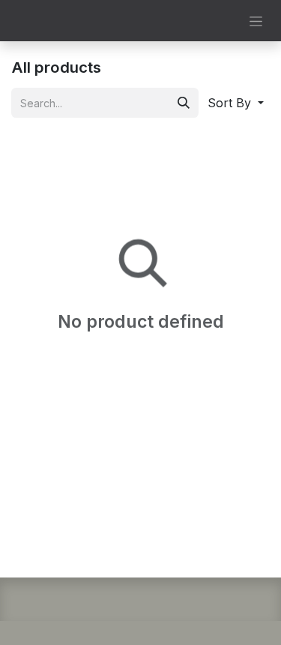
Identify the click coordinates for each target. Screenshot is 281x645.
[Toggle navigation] (256, 20)
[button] (236, 103)
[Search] (184, 103)
